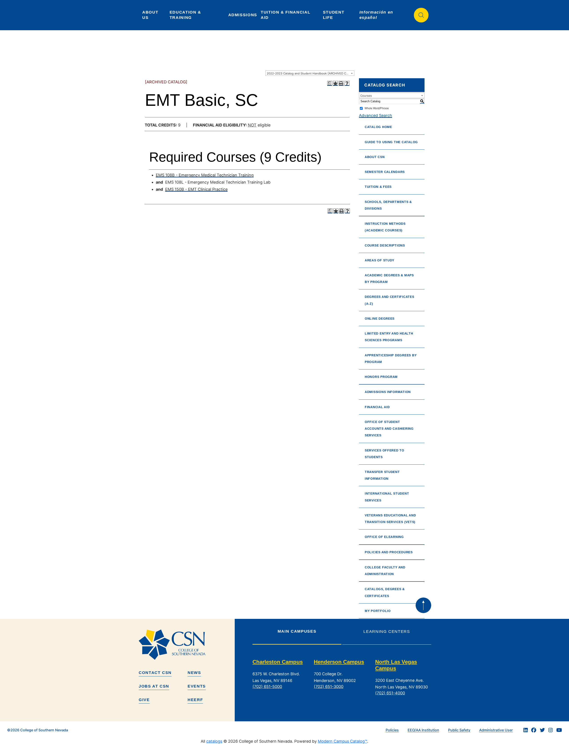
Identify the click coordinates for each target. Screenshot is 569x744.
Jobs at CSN (154, 686)
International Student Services (387, 497)
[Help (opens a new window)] (347, 83)
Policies (392, 730)
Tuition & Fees (378, 187)
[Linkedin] (525, 730)
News (194, 672)
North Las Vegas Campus (396, 665)
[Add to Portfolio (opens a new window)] (335, 83)
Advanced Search (375, 115)
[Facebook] (533, 730)
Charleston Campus (277, 662)
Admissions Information (388, 392)
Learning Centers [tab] (386, 631)
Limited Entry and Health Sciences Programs (389, 337)
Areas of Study (379, 260)
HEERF (195, 700)
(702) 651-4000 (390, 693)
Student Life (334, 15)
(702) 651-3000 (328, 686)
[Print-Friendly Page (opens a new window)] (341, 83)
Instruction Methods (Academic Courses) (385, 227)
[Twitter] (542, 730)
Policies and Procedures (389, 552)
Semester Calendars (385, 172)
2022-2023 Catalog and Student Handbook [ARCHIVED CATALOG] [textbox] (310, 73)
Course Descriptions (385, 245)
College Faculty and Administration (385, 571)
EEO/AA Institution (423, 730)
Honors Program (381, 377)
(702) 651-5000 (267, 686)
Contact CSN (155, 672)
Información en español (377, 15)
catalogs (214, 741)
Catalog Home (378, 127)
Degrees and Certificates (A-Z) (389, 300)
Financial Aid (377, 407)
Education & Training (186, 15)
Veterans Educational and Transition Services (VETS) (390, 518)
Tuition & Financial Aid (286, 15)
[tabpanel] (341, 681)
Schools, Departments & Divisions (388, 205)
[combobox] (309, 73)
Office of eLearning (384, 537)
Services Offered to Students (384, 454)
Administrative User (496, 730)
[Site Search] (421, 15)
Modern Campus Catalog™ (342, 741)
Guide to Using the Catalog (391, 142)
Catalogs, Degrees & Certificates (385, 592)
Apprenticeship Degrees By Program (391, 358)
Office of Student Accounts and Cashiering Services (389, 428)
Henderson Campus (339, 662)
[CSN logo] (185, 645)
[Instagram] (550, 730)
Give (144, 700)
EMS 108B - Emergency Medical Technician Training (205, 175)
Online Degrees (380, 318)
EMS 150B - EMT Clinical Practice (196, 189)
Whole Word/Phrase (377, 108)
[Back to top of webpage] (423, 605)
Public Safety (459, 730)
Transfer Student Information (382, 475)
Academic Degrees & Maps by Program (389, 278)
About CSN (375, 157)
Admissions (242, 15)
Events (197, 686)
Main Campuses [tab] (297, 631)
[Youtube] (559, 730)
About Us (151, 15)
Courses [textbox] (366, 95)
